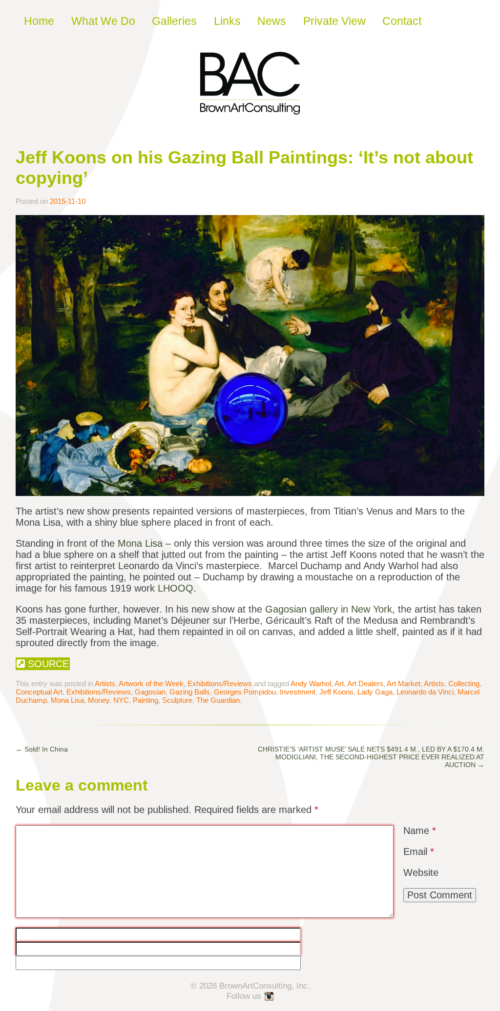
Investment (297, 692)
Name (419, 830)
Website (420, 872)
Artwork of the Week (151, 683)
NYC (121, 700)
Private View (334, 21)
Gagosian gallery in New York (328, 609)
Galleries (174, 21)
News (271, 21)
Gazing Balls (189, 692)
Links (227, 21)
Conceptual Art (39, 692)
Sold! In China (42, 749)
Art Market (403, 683)
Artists (105, 683)
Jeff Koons (336, 692)
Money (98, 700)
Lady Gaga (375, 692)
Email (418, 851)
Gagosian (150, 692)
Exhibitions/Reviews (220, 683)
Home (39, 21)
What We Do (103, 21)
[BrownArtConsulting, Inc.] (250, 108)
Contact (401, 21)
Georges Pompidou (245, 692)
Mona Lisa (140, 543)
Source (47, 663)
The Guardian (218, 700)
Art (339, 683)
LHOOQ (175, 588)
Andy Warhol (311, 683)
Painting (145, 700)
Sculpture (177, 700)
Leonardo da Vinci (425, 692)
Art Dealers (365, 683)
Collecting (463, 683)
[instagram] (269, 997)
